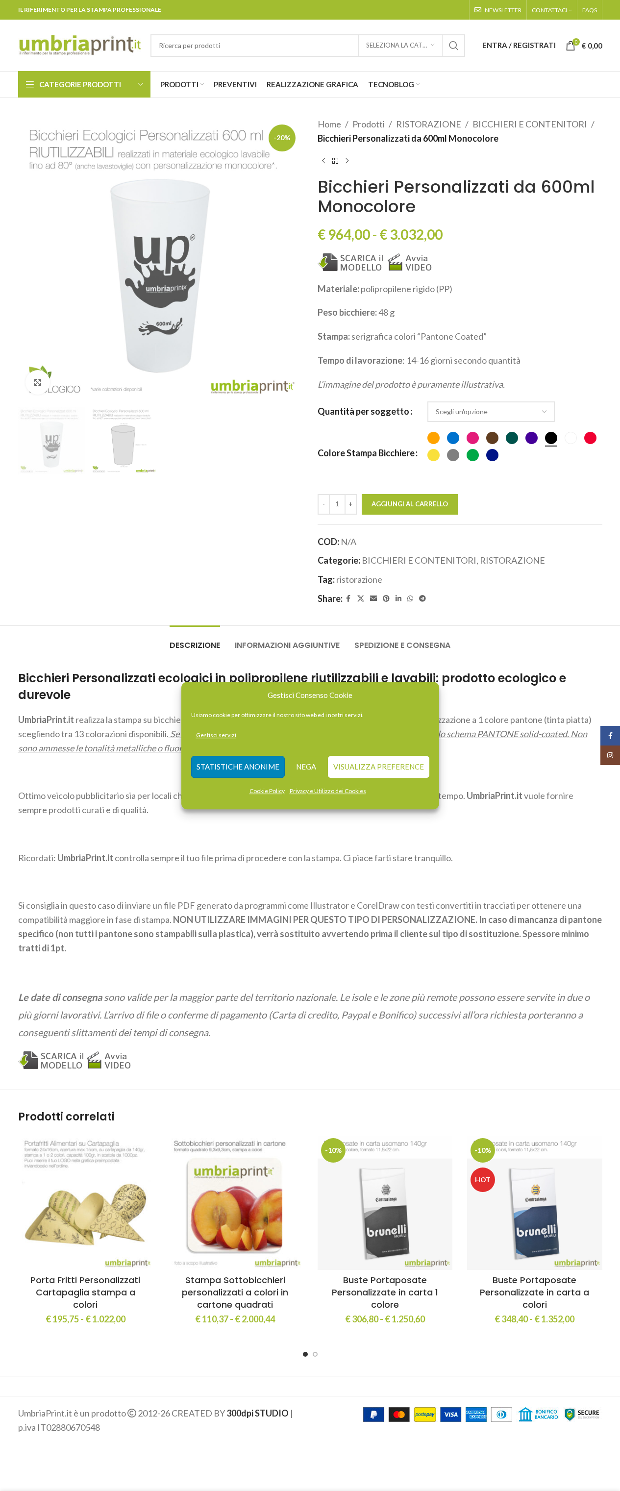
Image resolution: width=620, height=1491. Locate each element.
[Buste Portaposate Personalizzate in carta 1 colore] (385, 1202)
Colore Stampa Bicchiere (366, 452)
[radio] (433, 438)
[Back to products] (335, 161)
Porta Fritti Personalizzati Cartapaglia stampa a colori (85, 1292)
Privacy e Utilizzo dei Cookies (328, 791)
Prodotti (368, 124)
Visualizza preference (378, 767)
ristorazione (359, 579)
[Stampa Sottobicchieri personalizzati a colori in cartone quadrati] (235, 1202)
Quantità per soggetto (363, 411)
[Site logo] (79, 44)
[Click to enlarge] (37, 382)
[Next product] (347, 161)
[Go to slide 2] (315, 1354)
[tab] (195, 640)
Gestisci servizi (216, 735)
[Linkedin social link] (398, 598)
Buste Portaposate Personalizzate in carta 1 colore (385, 1292)
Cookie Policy (267, 791)
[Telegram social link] (422, 598)
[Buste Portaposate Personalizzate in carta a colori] (534, 1202)
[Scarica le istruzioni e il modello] (351, 261)
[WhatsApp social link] (410, 598)
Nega (306, 767)
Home (329, 124)
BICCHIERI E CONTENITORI (529, 124)
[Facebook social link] (348, 598)
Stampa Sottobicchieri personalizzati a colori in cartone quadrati (235, 1292)
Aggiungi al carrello (410, 504)
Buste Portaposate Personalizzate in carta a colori (534, 1292)
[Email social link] (373, 598)
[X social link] (360, 598)
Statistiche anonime (238, 767)
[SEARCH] (454, 45)
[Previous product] (323, 161)
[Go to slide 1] (305, 1354)
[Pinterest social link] (386, 598)
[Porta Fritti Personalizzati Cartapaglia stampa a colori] (85, 1202)
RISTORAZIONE (428, 124)
